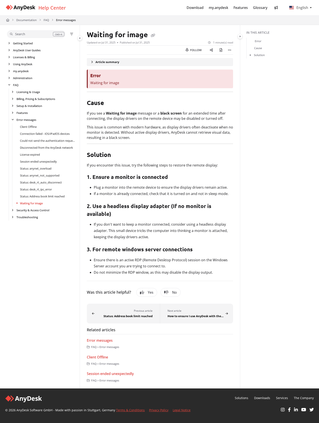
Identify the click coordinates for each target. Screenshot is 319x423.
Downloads (262, 398)
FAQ (46, 20)
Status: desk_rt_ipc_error (36, 189)
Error (258, 41)
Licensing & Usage (28, 92)
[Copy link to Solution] (117, 155)
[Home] (20, 7)
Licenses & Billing (24, 57)
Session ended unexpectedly (38, 161)
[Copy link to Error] (107, 75)
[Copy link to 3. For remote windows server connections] (199, 249)
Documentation (26, 20)
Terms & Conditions (130, 410)
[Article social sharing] (211, 50)
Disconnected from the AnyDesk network (46, 148)
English (302, 7)
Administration (22, 78)
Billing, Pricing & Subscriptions (35, 99)
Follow (195, 50)
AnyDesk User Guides (27, 50)
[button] (36, 34)
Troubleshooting (27, 217)
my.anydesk (21, 71)
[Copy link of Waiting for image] (153, 35)
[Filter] (71, 34)
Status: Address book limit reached (42, 196)
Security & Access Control (32, 210)
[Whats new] (276, 7)
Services (282, 398)
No (174, 292)
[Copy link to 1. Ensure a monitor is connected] (174, 177)
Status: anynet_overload (35, 168)
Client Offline (28, 127)
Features (22, 113)
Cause (258, 48)
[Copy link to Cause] (110, 103)
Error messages (66, 20)
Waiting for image (31, 203)
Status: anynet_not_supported (39, 175)
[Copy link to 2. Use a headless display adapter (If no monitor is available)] (118, 214)
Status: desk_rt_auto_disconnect (41, 182)
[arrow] (250, 55)
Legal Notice (182, 410)
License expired (30, 155)
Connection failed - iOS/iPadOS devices (45, 134)
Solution (259, 55)
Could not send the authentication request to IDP (47, 141)
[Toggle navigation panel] (79, 38)
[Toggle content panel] (240, 36)
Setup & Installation (29, 106)
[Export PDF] (220, 50)
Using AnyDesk (22, 64)
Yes (150, 292)
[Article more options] (229, 50)
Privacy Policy (158, 410)
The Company (304, 398)
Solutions (241, 398)
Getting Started (23, 43)
